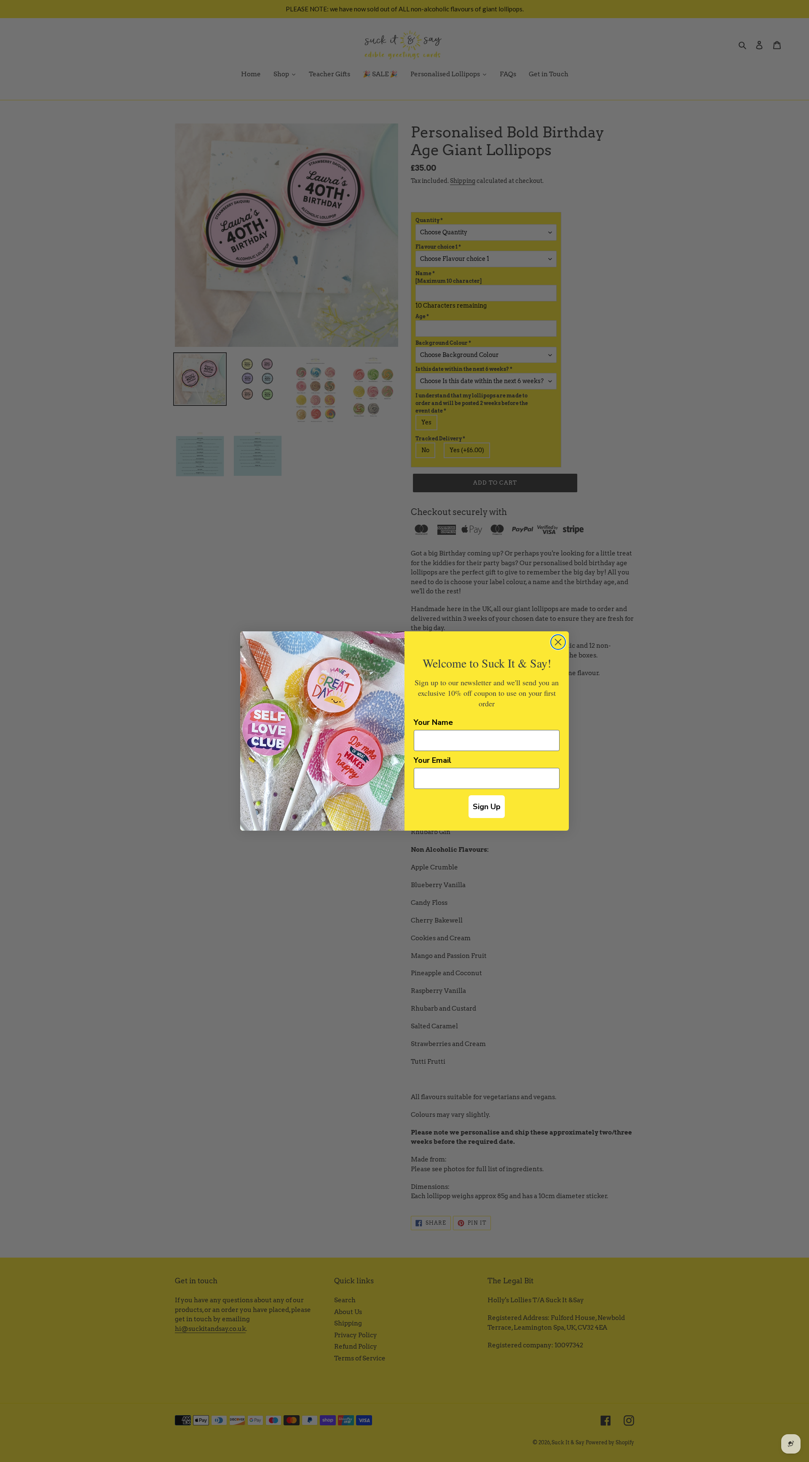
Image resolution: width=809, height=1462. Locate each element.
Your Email (432, 760)
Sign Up (487, 807)
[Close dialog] (558, 642)
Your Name (433, 722)
